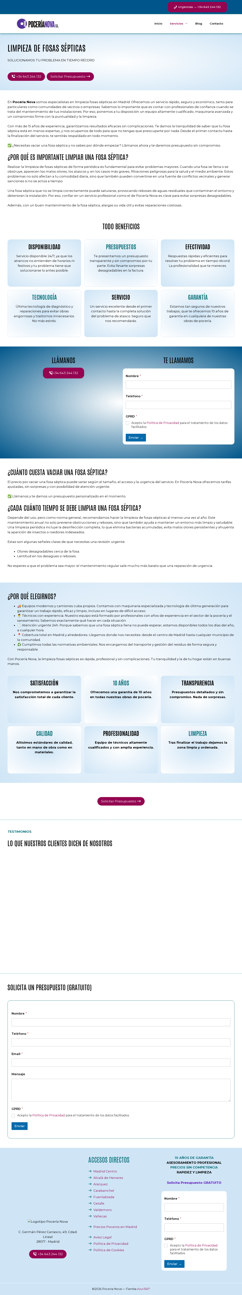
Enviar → (136, 437)
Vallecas (100, 1216)
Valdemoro (102, 1210)
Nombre (133, 376)
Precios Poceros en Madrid (115, 1227)
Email (17, 1054)
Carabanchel (103, 1190)
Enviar (19, 1126)
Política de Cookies (108, 1250)
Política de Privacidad (163, 423)
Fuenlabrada (103, 1197)
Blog (198, 23)
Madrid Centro (105, 1171)
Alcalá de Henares (108, 1178)
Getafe (98, 1203)
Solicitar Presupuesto (68, 76)
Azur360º (143, 1289)
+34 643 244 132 (28, 76)
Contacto (216, 23)
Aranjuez (100, 1184)
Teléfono (134, 396)
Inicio (158, 23)
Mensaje (18, 1074)
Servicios (176, 23)
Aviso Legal (102, 1237)
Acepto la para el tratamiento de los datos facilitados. (179, 425)
